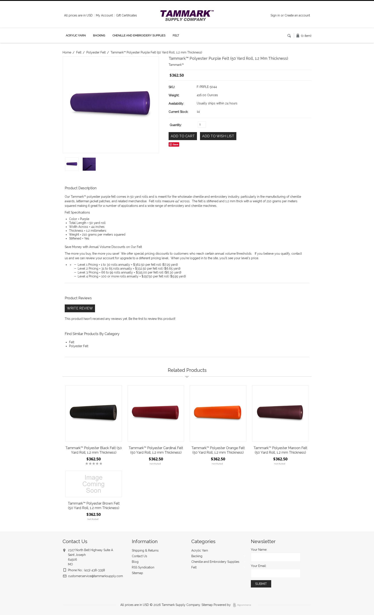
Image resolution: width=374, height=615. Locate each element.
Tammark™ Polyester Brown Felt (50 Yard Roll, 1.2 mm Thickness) (94, 505)
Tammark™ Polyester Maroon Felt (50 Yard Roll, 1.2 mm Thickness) (280, 450)
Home (67, 52)
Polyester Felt (96, 52)
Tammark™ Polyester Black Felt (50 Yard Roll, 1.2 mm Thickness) (93, 450)
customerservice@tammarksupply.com (95, 576)
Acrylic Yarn (76, 35)
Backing (99, 35)
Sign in (275, 15)
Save (175, 144)
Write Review (80, 308)
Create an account (297, 15)
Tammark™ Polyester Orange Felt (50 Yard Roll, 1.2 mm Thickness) (218, 450)
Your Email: (258, 566)
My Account (104, 15)
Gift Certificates (126, 15)
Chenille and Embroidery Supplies (139, 35)
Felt (176, 35)
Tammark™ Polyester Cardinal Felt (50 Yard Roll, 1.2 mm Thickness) (156, 450)
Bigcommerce (243, 605)
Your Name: (259, 549)
